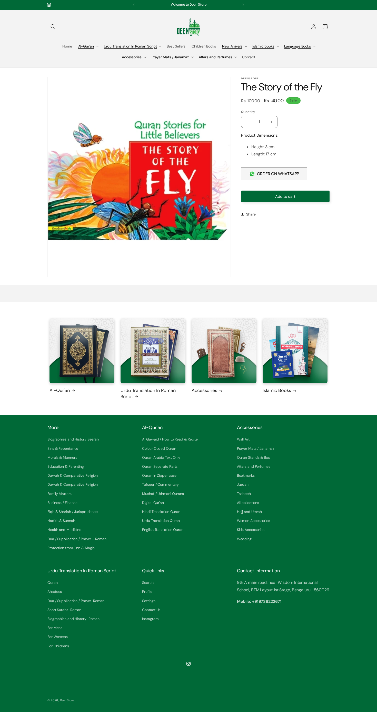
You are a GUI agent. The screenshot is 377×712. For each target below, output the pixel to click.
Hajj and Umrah (249, 511)
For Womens (57, 636)
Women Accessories (253, 520)
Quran (52, 582)
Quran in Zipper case (159, 475)
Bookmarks (246, 475)
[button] (53, 26)
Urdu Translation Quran (161, 520)
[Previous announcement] (134, 5)
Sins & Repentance (62, 448)
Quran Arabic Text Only (161, 457)
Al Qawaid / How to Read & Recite (170, 439)
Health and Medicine (64, 529)
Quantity (248, 112)
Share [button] (251, 214)
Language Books (297, 46)
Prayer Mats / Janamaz (170, 57)
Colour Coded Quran (159, 448)
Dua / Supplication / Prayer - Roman (76, 539)
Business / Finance (62, 502)
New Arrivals (232, 46)
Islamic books (263, 46)
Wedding (244, 539)
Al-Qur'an (86, 46)
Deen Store (67, 700)
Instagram (150, 618)
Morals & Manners (62, 457)
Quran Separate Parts (159, 466)
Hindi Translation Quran (161, 511)
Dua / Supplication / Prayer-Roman (75, 600)
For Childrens (58, 646)
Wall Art (243, 439)
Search (147, 582)
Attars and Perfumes (215, 57)
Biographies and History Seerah (73, 439)
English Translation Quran (162, 529)
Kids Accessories (250, 529)
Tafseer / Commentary (160, 484)
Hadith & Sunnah (61, 520)
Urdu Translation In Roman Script (130, 46)
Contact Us (151, 609)
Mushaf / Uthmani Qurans (163, 493)
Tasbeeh (244, 493)
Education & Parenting (65, 466)
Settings (148, 600)
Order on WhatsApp (278, 173)
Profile (147, 591)
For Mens (54, 627)
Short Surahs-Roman (64, 609)
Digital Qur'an (153, 502)
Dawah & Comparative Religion (72, 475)
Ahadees (54, 591)
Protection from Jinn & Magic (71, 548)
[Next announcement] (243, 5)
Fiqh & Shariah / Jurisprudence (72, 511)
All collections (248, 502)
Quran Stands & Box (253, 457)
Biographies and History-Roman (73, 618)
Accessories (132, 57)
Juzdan (243, 484)
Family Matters (59, 493)
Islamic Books (277, 391)
